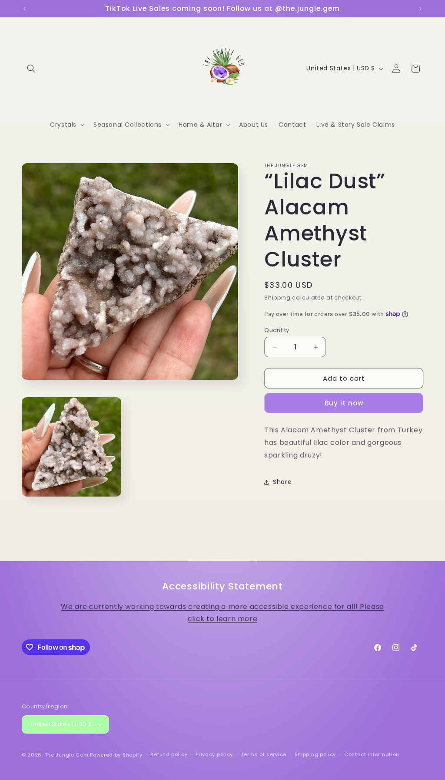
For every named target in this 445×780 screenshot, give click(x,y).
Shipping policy (315, 754)
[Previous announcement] (24, 8)
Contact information (371, 754)
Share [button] (282, 481)
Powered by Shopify (116, 754)
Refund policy (168, 754)
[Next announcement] (420, 8)
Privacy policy (214, 754)
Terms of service (263, 754)
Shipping (277, 297)
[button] (31, 68)
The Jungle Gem (67, 754)
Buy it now (344, 403)
